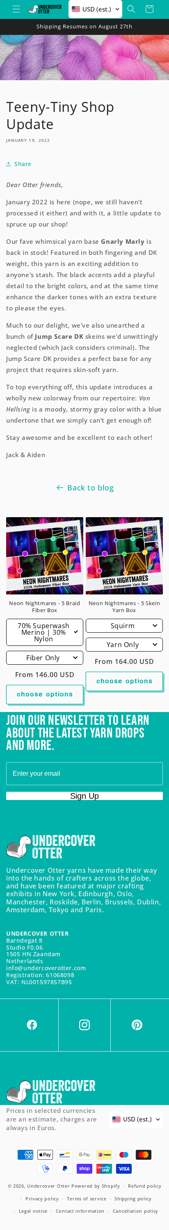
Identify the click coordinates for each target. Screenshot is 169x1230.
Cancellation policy (135, 1211)
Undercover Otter (48, 1186)
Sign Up (84, 796)
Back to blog (90, 487)
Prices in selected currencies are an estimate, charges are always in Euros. (51, 1119)
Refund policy (144, 1186)
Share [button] (23, 164)
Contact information (80, 1211)
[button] (16, 9)
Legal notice (33, 1211)
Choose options (45, 694)
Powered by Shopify (95, 1186)
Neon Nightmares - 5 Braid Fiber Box (44, 607)
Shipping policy (133, 1198)
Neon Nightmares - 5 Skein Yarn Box (124, 607)
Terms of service (86, 1198)
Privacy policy (42, 1198)
